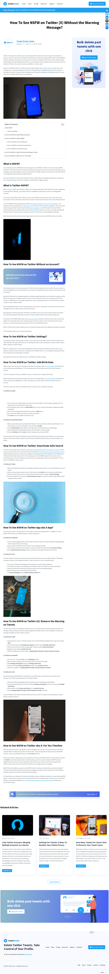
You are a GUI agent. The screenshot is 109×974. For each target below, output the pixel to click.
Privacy (89, 965)
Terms (83, 965)
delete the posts (28, 206)
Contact (95, 965)
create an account (33, 319)
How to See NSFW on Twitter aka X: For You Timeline (18, 156)
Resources (44, 4)
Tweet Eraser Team (25, 41)
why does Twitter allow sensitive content (52, 452)
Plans (29, 4)
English (102, 972)
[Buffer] (107, 21)
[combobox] (103, 972)
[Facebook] (107, 10)
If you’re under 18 (51, 366)
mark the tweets (34, 208)
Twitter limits (47, 68)
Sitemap (102, 965)
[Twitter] (107, 14)
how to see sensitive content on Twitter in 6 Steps (44, 450)
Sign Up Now (91, 794)
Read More (6, 870)
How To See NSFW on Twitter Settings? (14, 138)
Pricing (36, 4)
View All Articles (54, 882)
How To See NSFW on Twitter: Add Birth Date (17, 141)
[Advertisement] (34, 398)
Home (24, 4)
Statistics (60, 4)
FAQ (79, 965)
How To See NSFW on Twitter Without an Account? (17, 135)
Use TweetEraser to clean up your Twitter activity (38, 780)
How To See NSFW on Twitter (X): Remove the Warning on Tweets (21, 152)
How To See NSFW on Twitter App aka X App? (17, 148)
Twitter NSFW (12, 189)
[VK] (107, 24)
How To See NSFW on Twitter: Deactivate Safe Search (19, 145)
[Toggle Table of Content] (62, 124)
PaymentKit (28, 954)
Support (51, 4)
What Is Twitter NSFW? (13, 131)
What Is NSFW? (8, 128)
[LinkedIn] (107, 17)
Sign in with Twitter (98, 4)
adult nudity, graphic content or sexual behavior (44, 204)
